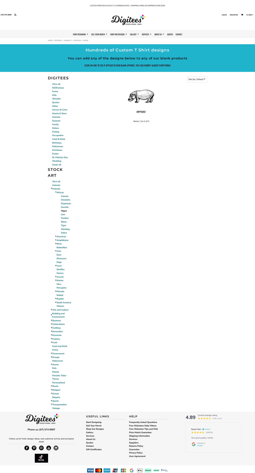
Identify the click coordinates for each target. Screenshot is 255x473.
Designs (58, 40)
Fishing (55, 131)
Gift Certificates (94, 449)
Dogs (59, 262)
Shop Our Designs (95, 429)
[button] (15, 15)
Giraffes (61, 269)
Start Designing (93, 422)
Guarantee (134, 449)
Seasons (56, 120)
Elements (56, 335)
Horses (60, 273)
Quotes (55, 102)
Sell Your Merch (93, 425)
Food (54, 342)
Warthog (65, 229)
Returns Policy (136, 446)
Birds (59, 243)
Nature (55, 128)
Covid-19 (56, 164)
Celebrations (58, 324)
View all (56, 84)
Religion (56, 389)
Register (234, 15)
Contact (90, 446)
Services (90, 435)
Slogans (56, 397)
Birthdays (57, 142)
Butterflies (62, 247)
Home (50, 40)
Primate (60, 291)
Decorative (57, 331)
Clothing (56, 327)
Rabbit (60, 295)
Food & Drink (58, 139)
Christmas (57, 150)
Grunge (56, 357)
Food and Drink (59, 346)
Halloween (57, 146)
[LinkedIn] (56, 448)
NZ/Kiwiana (58, 87)
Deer (59, 254)
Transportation (59, 404)
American (61, 236)
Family (55, 124)
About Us (90, 439)
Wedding (56, 161)
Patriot (55, 371)
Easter (55, 153)
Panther (65, 218)
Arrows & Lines (59, 109)
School (55, 393)
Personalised (58, 382)
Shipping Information (139, 435)
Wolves (60, 306)
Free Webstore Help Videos (142, 425)
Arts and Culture (60, 309)
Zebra (64, 232)
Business (56, 320)
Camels (64, 196)
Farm (59, 265)
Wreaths (56, 98)
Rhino (64, 221)
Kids (54, 95)
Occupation (57, 135)
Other (55, 106)
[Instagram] (41, 448)
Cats (59, 251)
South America (64, 302)
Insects (60, 276)
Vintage (56, 408)
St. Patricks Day (60, 157)
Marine (60, 280)
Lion (63, 214)
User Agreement (137, 456)
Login (224, 15)
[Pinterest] (34, 448)
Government (58, 353)
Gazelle (65, 207)
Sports (55, 401)
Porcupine (61, 287)
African (77, 40)
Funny (55, 91)
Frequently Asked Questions (143, 422)
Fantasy (56, 338)
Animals (68, 40)
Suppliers (134, 442)
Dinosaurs (61, 258)
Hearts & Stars (59, 113)
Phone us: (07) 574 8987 (41, 429)
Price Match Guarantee (140, 432)
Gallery (89, 432)
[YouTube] (48, 448)
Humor (55, 364)
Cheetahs (65, 199)
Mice (59, 284)
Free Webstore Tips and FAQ (143, 429)
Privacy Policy (136, 452)
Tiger (63, 225)
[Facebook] (26, 448)
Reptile (60, 298)
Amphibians (62, 240)
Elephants (66, 203)
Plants (55, 386)
